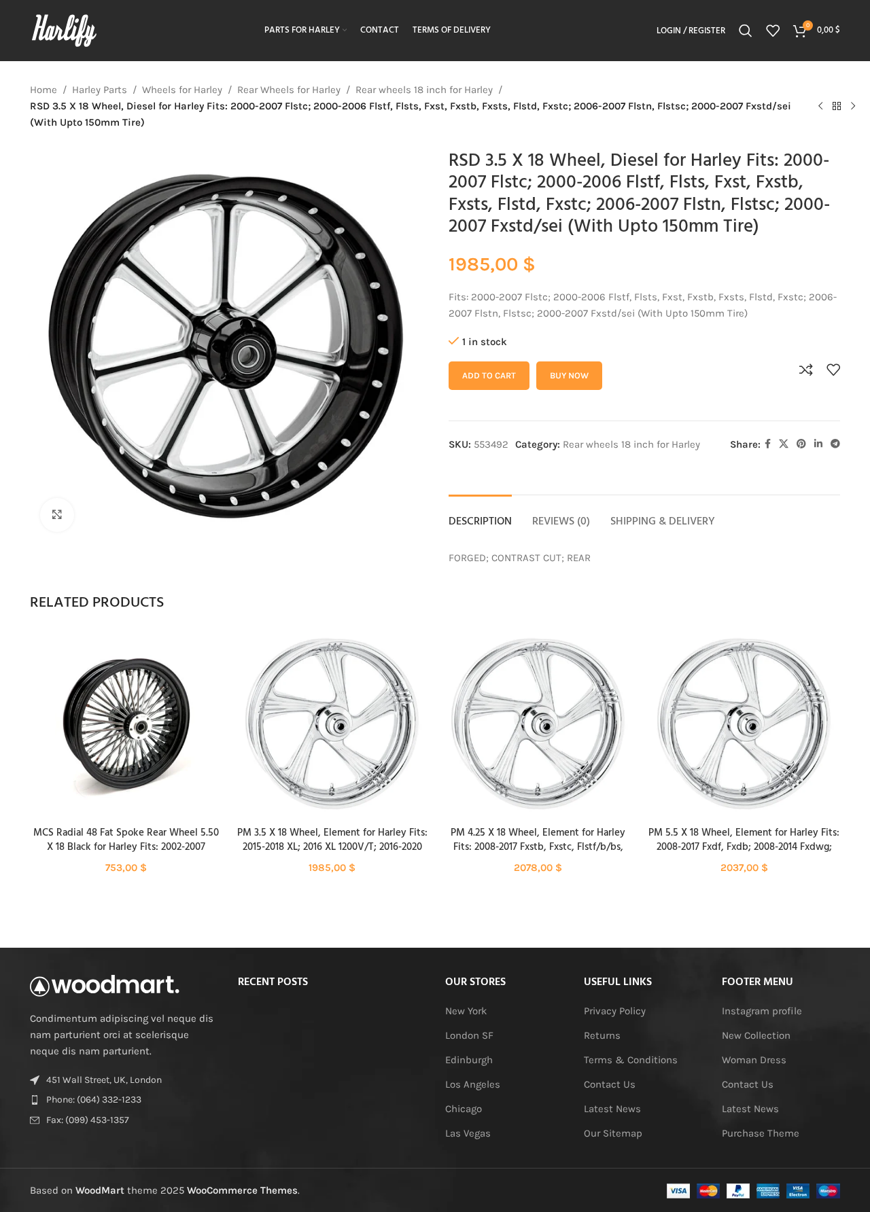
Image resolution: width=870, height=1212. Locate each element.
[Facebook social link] (768, 444)
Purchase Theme (760, 1133)
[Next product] (853, 106)
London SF (469, 1035)
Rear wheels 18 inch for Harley (424, 90)
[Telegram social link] (835, 444)
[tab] (480, 515)
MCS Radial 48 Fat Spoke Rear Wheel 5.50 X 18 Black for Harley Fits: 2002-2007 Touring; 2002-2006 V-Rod (126, 847)
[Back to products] (837, 106)
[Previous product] (820, 106)
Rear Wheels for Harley (289, 90)
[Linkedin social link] (818, 444)
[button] (126, 736)
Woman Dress (754, 1060)
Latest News (612, 1109)
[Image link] (104, 985)
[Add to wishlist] (833, 369)
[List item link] (124, 1099)
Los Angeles (472, 1084)
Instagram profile (762, 1011)
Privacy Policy (615, 1011)
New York (466, 1011)
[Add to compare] (806, 369)
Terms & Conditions (631, 1060)
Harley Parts (99, 90)
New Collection (756, 1035)
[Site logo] (64, 30)
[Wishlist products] (772, 30)
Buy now (569, 375)
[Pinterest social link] (801, 444)
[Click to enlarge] (57, 515)
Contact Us (610, 1084)
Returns (602, 1035)
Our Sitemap (613, 1133)
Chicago (463, 1109)
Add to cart (489, 375)
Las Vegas (468, 1133)
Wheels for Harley (182, 90)
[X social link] (784, 444)
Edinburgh (469, 1060)
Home (43, 90)
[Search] (745, 30)
